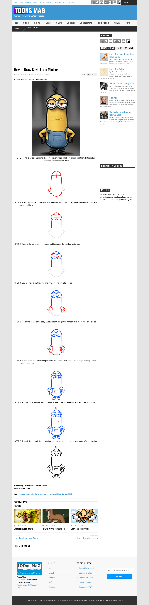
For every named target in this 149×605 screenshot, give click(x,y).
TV (43, 2)
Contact (71, 2)
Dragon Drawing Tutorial (24, 528)
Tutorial (127, 22)
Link (18, 588)
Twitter (97, 2)
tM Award (28, 2)
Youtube (101, 2)
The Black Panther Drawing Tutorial (122, 83)
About (21, 2)
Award (26, 585)
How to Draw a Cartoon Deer (53, 528)
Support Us (37, 2)
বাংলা (50, 568)
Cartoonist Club (85, 573)
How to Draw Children (117, 69)
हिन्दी (50, 582)
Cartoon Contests (103, 22)
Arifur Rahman (118, 600)
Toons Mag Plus (45, 600)
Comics (48, 22)
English (52, 587)
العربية (51, 573)
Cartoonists (71, 22)
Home (15, 2)
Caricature (37, 22)
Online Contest (85, 582)
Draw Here (49, 2)
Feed (114, 2)
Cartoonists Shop (86, 578)
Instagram (110, 2)
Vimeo (118, 2)
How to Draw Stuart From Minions (26, 538)
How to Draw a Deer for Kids (87, 538)
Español (52, 578)
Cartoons (26, 22)
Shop (65, 2)
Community (58, 2)
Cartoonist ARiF (85, 587)
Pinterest (106, 2)
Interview (117, 22)
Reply (17, 74)
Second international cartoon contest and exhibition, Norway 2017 (45, 494)
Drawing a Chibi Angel (80, 528)
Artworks (59, 22)
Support (33, 585)
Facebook (93, 2)
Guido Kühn (113, 97)
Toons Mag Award (86, 568)
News (17, 28)
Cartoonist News (86, 22)
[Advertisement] (95, 12)
